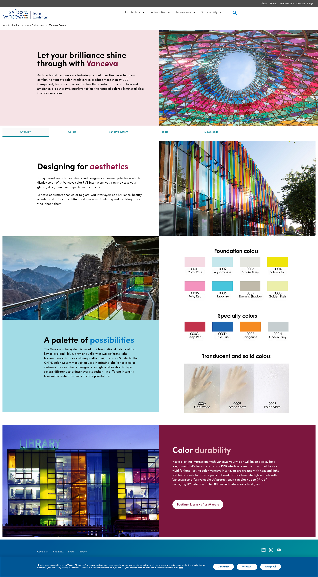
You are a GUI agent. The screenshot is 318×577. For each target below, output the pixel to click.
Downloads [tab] (211, 132)
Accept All (270, 567)
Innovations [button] (183, 12)
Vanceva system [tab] (118, 132)
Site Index (58, 551)
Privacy (83, 551)
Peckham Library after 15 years (198, 504)
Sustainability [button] (209, 12)
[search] (234, 14)
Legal (71, 551)
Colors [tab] (72, 132)
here (181, 568)
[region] (159, 567)
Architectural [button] (133, 12)
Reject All (247, 567)
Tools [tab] (165, 132)
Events (273, 3)
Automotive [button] (158, 12)
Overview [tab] (25, 132)
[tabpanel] (159, 339)
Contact (300, 3)
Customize (223, 567)
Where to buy (287, 3)
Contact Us (43, 551)
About (264, 3)
